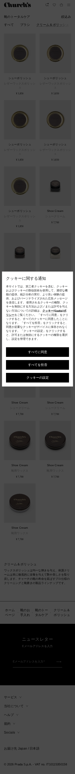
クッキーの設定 (37, 377)
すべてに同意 (37, 352)
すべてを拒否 (37, 364)
